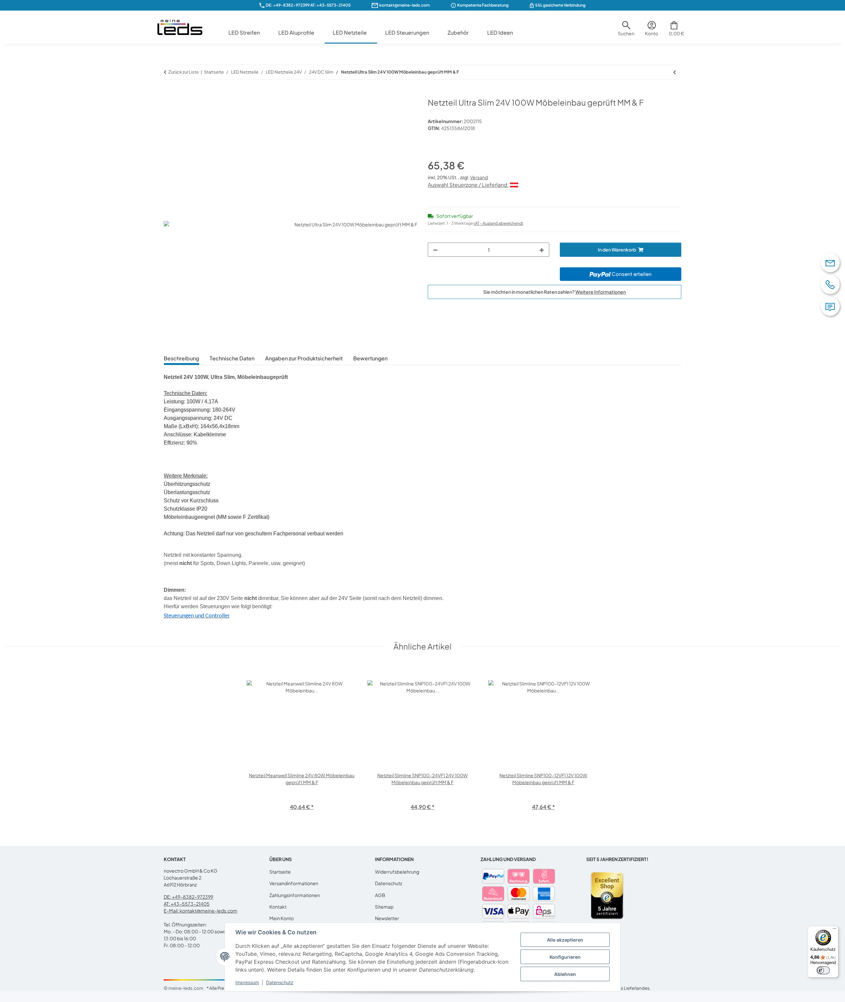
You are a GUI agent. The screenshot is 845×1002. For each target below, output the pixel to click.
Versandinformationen (293, 883)
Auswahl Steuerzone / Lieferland (468, 184)
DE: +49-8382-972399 (288, 5)
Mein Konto (281, 918)
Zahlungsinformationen (294, 895)
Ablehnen (565, 974)
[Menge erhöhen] (541, 249)
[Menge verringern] (435, 249)
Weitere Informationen (600, 292)
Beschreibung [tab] (181, 358)
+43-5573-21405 (334, 5)
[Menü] (834, 930)
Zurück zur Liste (183, 72)
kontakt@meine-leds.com (404, 5)
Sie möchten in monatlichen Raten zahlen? (554, 292)
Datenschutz (279, 982)
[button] (626, 31)
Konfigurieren (565, 957)
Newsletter (387, 918)
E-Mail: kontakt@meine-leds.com (200, 911)
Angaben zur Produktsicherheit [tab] (304, 358)
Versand (479, 177)
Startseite (280, 872)
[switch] (823, 970)
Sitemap (384, 907)
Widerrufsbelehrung (397, 872)
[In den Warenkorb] (169, 94)
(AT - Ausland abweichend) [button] (498, 223)
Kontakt (278, 907)
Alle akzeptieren (565, 940)
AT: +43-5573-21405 (187, 904)
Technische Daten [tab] (232, 358)
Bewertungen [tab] (370, 358)
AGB (380, 895)
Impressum (247, 982)
